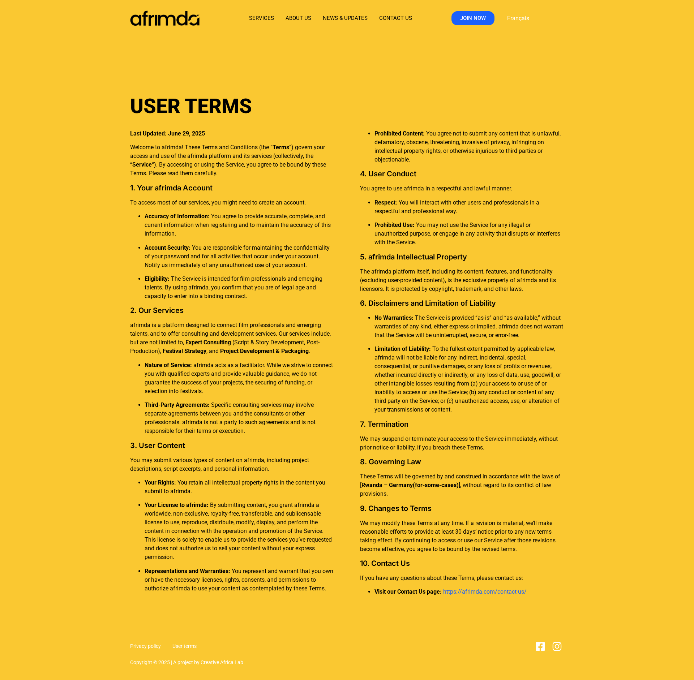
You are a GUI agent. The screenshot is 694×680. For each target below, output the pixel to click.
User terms (184, 646)
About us (298, 18)
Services (261, 18)
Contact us (395, 18)
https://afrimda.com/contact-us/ (485, 591)
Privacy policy (145, 646)
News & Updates (345, 18)
